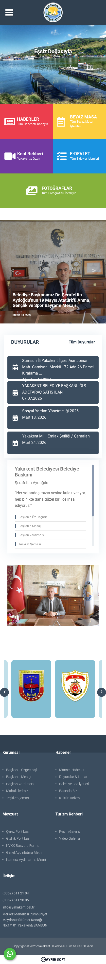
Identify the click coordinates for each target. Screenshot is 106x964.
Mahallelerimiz (17, 791)
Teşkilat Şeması (18, 798)
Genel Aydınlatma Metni (24, 852)
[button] (12, 271)
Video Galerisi (69, 838)
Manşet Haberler (72, 770)
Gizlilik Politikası (18, 838)
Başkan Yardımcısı (20, 784)
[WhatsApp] (10, 954)
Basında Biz (68, 791)
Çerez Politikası (17, 831)
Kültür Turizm (69, 798)
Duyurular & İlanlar (73, 777)
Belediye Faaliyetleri (74, 784)
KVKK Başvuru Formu (22, 846)
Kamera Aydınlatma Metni (26, 860)
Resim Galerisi (70, 831)
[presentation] (4, 692)
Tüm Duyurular (82, 342)
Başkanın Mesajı (18, 777)
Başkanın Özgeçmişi (21, 770)
